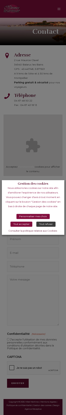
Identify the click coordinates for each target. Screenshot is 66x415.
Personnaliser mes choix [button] (33, 216)
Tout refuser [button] (46, 224)
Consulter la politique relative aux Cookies (32, 230)
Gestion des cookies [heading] (33, 184)
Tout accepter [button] (21, 224)
